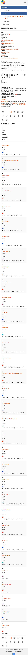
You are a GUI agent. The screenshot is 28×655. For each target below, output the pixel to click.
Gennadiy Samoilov (6, 584)
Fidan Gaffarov (5, 479)
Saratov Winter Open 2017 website (9, 49)
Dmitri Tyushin (5, 625)
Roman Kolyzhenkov (6, 282)
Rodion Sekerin (22, 104)
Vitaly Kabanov (5, 449)
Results (5, 7)
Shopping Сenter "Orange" (7, 40)
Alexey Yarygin (5, 266)
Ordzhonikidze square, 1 (6, 43)
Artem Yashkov (4, 101)
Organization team (5, 52)
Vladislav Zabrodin (6, 358)
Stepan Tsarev (5, 434)
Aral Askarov (5, 327)
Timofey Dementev (6, 598)
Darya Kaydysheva (6, 297)
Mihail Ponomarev (6, 206)
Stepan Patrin (5, 540)
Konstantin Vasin (6, 494)
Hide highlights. (4, 99)
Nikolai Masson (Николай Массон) (9, 58)
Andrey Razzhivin (6, 342)
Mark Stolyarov (5, 464)
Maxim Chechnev (6, 403)
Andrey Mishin (5, 388)
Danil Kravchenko (6, 510)
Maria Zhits (3, 55)
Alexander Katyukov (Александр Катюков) (12, 373)
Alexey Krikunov (5, 221)
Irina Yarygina (5, 570)
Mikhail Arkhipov (6, 251)
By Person (7, 21)
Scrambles (6, 24)
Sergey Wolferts (5, 236)
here (16, 94)
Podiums (7, 10)
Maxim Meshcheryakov (7, 190)
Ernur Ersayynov (6, 555)
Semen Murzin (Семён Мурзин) (9, 418)
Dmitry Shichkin (5, 525)
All (5, 13)
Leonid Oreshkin (5, 611)
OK (13, 653)
